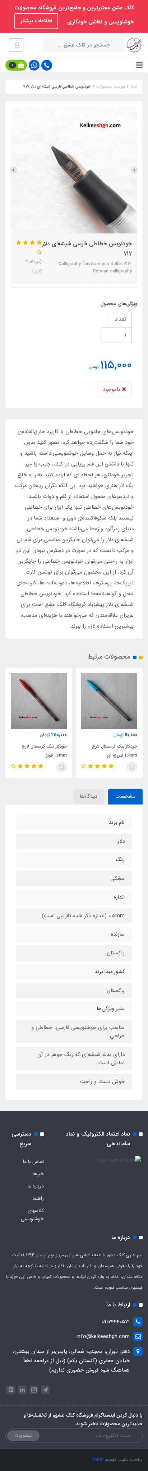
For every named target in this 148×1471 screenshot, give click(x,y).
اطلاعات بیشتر (36, 21)
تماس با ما (33, 1161)
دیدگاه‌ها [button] (88, 796)
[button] (16, 65)
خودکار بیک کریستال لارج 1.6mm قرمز (44, 751)
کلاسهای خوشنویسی (32, 1215)
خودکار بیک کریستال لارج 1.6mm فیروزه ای (114, 751)
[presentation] (134, 170)
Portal (97, 1459)
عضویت (23, 1435)
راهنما (38, 1198)
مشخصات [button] (125, 796)
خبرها (38, 1174)
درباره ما (36, 1186)
